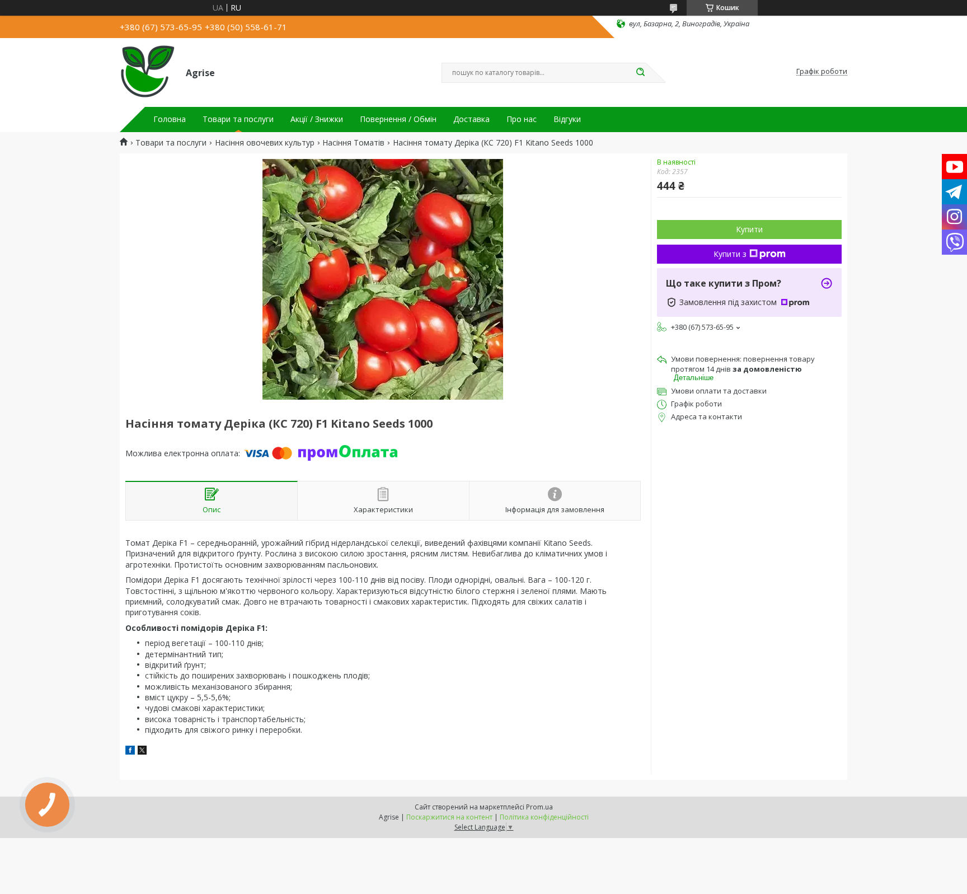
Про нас (521, 119)
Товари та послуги (238, 119)
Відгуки (567, 119)
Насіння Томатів (353, 143)
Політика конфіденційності (544, 817)
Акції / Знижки (316, 119)
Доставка (471, 119)
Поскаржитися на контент (449, 817)
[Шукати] (640, 73)
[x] (142, 751)
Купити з (730, 254)
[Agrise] (148, 72)
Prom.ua (539, 807)
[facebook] (130, 751)
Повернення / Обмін (398, 119)
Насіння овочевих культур (264, 143)
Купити (749, 229)
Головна (169, 119)
